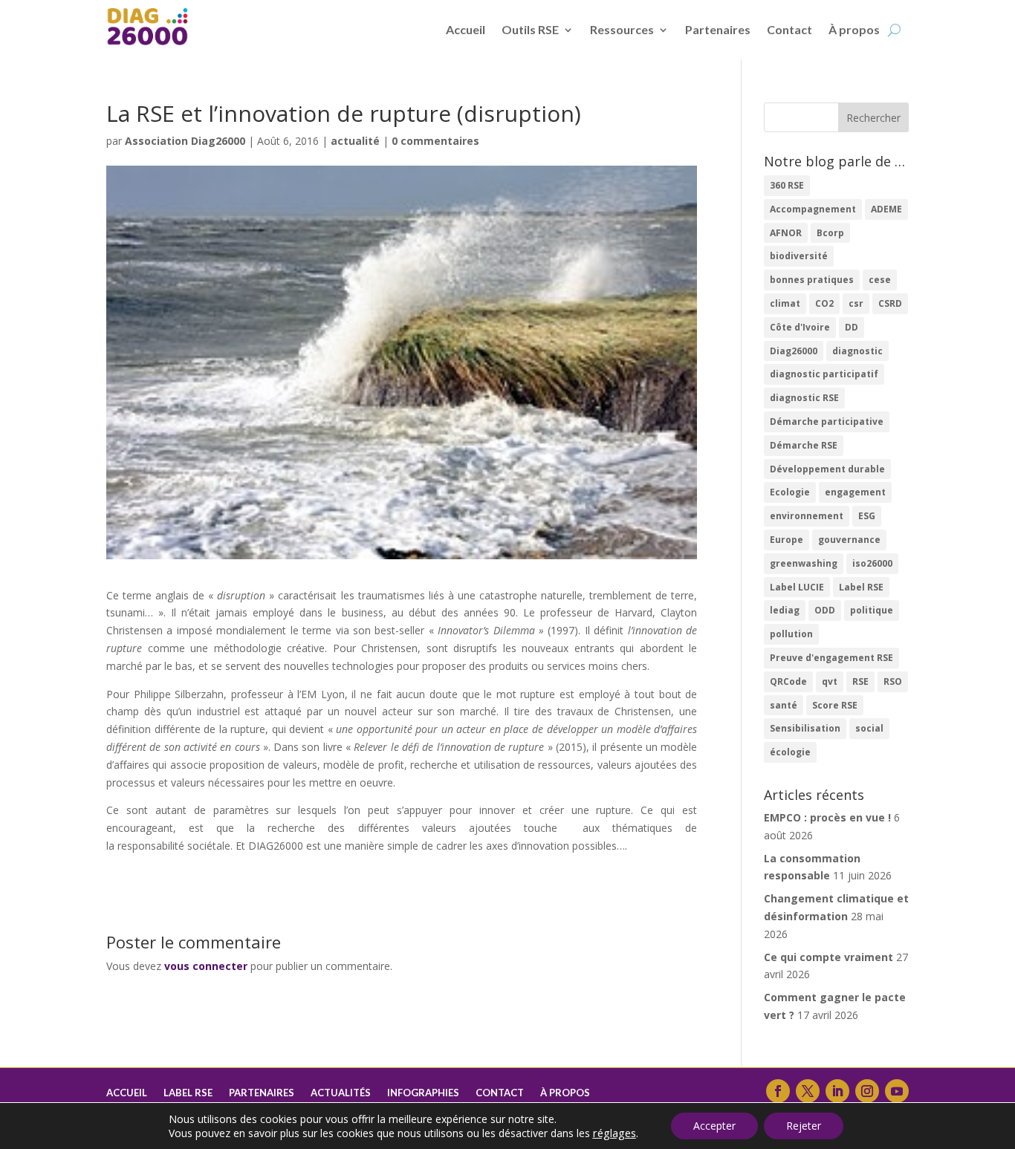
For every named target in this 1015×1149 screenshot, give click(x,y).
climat (785, 303)
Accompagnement (813, 209)
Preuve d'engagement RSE (831, 657)
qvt (829, 681)
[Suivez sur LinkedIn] (837, 1091)
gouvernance (849, 539)
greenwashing (803, 563)
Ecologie (790, 492)
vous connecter (205, 966)
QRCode (788, 681)
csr (856, 303)
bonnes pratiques (812, 279)
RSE (860, 681)
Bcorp (830, 233)
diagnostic (857, 351)
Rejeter (803, 1126)
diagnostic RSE (804, 397)
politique (871, 610)
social (869, 728)
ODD (824, 610)
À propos (854, 29)
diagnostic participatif (824, 374)
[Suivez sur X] (808, 1091)
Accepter (714, 1126)
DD (851, 327)
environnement (806, 516)
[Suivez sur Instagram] (867, 1091)
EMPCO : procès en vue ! (827, 817)
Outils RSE (530, 29)
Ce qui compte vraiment (828, 957)
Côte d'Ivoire (800, 327)
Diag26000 (793, 351)
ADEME (886, 209)
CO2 (824, 303)
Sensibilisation (805, 728)
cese (880, 279)
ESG (866, 516)
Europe (786, 539)
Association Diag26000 (185, 141)
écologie (790, 752)
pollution (791, 634)
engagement (855, 492)
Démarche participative (826, 421)
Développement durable (827, 469)
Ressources (622, 29)
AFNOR (786, 233)
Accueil (465, 29)
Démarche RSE (803, 445)
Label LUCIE (797, 587)
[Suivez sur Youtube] (897, 1091)
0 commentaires (435, 141)
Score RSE (834, 705)
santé (783, 705)
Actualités (341, 1092)
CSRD (890, 303)
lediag (785, 610)
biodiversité (799, 256)
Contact (789, 29)
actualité (355, 141)
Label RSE (861, 587)
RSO (892, 681)
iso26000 (872, 563)
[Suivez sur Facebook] (778, 1091)
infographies (423, 1092)
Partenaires (717, 29)
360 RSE (787, 185)
